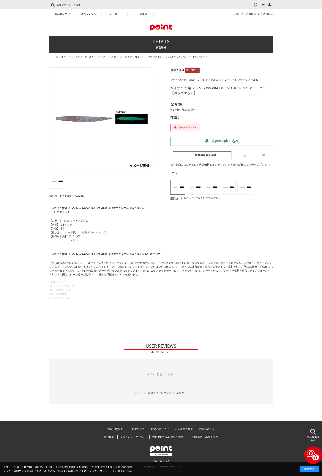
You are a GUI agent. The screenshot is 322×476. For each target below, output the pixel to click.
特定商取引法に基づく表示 (168, 437)
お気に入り (138, 429)
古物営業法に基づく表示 (204, 437)
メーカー (114, 14)
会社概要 (109, 437)
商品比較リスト (116, 429)
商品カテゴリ (62, 14)
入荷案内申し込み (224, 140)
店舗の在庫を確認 (205, 155)
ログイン (166, 392)
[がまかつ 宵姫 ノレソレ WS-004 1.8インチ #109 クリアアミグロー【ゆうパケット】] (100, 119)
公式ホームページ (159, 461)
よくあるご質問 (184, 429)
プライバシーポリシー (133, 437)
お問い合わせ (207, 429)
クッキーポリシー (99, 471)
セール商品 (140, 14)
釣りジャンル (88, 14)
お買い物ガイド (160, 429)
